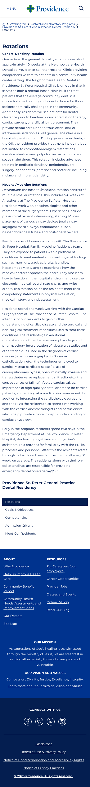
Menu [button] (11, 8)
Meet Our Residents (20, 533)
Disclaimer (44, 744)
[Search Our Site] (81, 8)
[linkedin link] (51, 721)
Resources (56, 559)
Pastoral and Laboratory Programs (53, 24)
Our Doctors (13, 616)
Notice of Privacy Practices (43, 768)
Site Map (10, 624)
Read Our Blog (58, 610)
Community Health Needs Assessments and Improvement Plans (22, 603)
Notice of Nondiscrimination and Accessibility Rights (44, 760)
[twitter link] (39, 721)
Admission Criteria (19, 525)
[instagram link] (62, 721)
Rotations (12, 502)
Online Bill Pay (58, 602)
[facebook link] (28, 721)
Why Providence (16, 566)
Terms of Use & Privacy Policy (44, 752)
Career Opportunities (63, 579)
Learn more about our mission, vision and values (45, 686)
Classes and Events (61, 594)
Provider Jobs (57, 586)
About (9, 559)
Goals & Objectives (19, 510)
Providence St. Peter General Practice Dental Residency (38, 27)
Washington (18, 24)
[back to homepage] (3, 24)
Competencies (16, 518)
